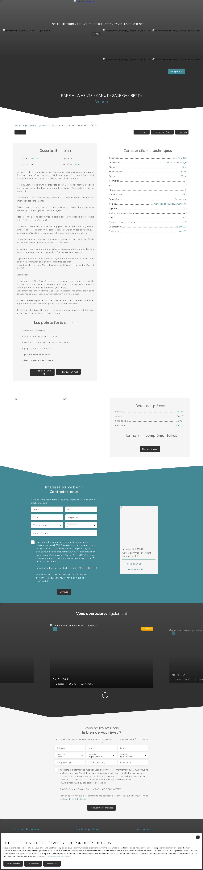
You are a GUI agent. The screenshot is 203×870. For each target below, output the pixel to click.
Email (35, 517)
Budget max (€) (64, 762)
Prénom (37, 509)
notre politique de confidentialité (55, 856)
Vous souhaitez (72, 524)
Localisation (124, 754)
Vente (17, 125)
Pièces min (125, 762)
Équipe (127, 24)
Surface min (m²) (97, 762)
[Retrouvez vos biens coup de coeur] (146, 24)
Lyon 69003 (44, 125)
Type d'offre (61, 754)
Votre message (40, 533)
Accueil (56, 24)
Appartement (29, 125)
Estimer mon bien (71, 24)
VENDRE (98, 24)
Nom (69, 509)
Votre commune (41, 525)
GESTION (108, 24)
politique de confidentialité (72, 799)
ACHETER (87, 24)
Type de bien (92, 754)
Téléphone (72, 517)
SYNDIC (118, 24)
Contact (138, 24)
